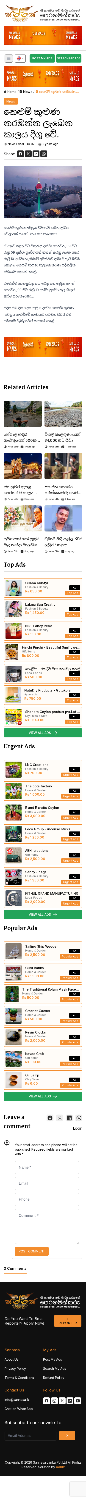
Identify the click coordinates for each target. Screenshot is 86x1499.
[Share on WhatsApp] (43, 153)
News (27, 92)
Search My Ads (54, 1368)
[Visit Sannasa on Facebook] (46, 1401)
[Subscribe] (67, 1435)
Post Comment (32, 1251)
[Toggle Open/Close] (9, 58)
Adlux (60, 1467)
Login (77, 1128)
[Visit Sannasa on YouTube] (78, 1401)
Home (12, 92)
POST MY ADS (42, 58)
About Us (11, 1359)
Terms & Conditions (19, 1378)
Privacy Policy (15, 1368)
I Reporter (67, 1321)
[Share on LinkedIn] (36, 153)
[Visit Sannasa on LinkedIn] (70, 1401)
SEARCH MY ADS (68, 58)
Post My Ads (52, 1359)
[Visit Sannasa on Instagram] (54, 1401)
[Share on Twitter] (28, 153)
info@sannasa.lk (17, 1400)
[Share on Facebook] (20, 153)
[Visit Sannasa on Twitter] (62, 1401)
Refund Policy (53, 1378)
